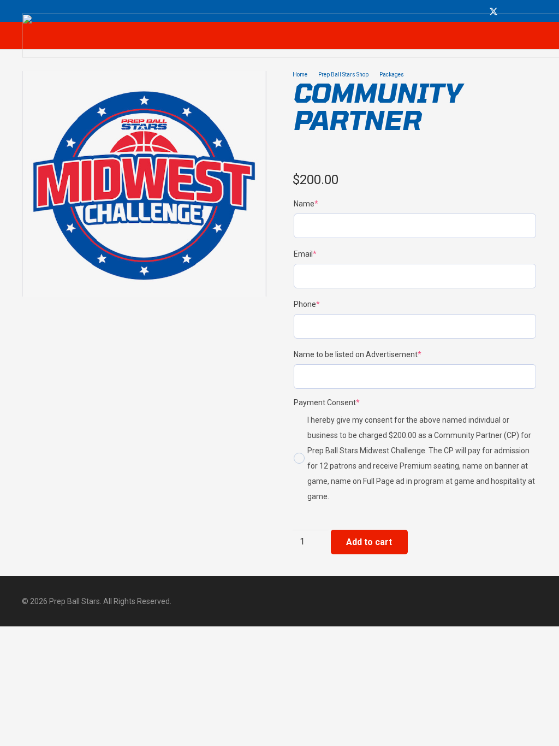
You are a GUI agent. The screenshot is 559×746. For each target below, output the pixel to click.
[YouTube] (519, 11)
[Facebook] (480, 11)
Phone (324, 304)
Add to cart (369, 542)
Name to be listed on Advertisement (374, 354)
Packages (391, 75)
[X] (493, 11)
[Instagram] (506, 12)
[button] (248, 88)
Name (323, 203)
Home (300, 75)
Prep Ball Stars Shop (343, 75)
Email (322, 253)
